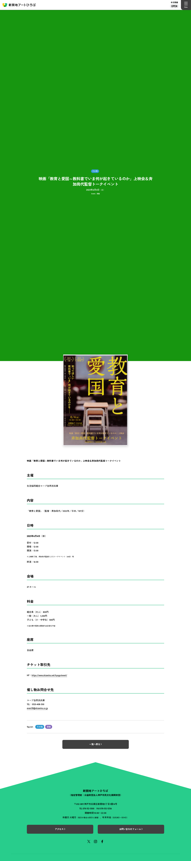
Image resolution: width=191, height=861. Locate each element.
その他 (40, 727)
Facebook (102, 841)
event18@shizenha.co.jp (37, 708)
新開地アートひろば (19, 5)
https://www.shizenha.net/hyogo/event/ (49, 675)
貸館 (49, 727)
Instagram (95, 841)
